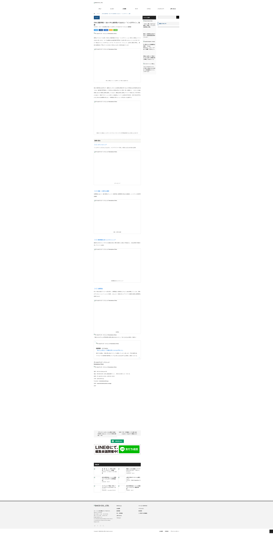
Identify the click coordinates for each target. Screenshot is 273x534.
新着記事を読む (118, 441)
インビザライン (113, 26)
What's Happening (135, 480)
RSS (103, 526)
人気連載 (124, 8)
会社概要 (118, 508)
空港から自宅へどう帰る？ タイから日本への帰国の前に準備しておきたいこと (149, 58)
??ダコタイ (119, 517)
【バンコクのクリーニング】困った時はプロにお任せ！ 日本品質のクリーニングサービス (149, 69)
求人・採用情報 (120, 513)
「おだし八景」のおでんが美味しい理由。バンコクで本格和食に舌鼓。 (149, 25)
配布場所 (140, 510)
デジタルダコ (141, 508)
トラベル (149, 8)
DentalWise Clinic (106, 26)
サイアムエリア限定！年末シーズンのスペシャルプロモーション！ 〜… (109, 487)
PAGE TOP (271, 531)
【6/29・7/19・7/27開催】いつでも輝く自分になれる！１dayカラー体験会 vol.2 (128, 433)
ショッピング (110, 490)
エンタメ (112, 8)
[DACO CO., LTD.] (98, 2)
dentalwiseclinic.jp (103, 381)
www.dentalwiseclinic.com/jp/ (104, 383)
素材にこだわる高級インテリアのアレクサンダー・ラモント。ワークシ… (133, 470)
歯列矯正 (129, 26)
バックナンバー (161, 8)
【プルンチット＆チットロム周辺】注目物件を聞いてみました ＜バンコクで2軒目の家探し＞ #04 (107, 434)
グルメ (100, 8)
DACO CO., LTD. (102, 531)
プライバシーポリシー (175, 531)
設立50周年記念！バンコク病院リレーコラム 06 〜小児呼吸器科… (109, 479)
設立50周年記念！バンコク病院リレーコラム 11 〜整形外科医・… (133, 487)
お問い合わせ (173, 8)
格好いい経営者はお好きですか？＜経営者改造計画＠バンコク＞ (149, 35)
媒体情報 (118, 510)
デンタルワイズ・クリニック (121, 26)
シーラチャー (109, 471)
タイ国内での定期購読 (143, 513)
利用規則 (166, 531)
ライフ (136, 8)
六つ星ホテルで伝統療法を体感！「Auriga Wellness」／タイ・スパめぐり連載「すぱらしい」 (149, 47)
